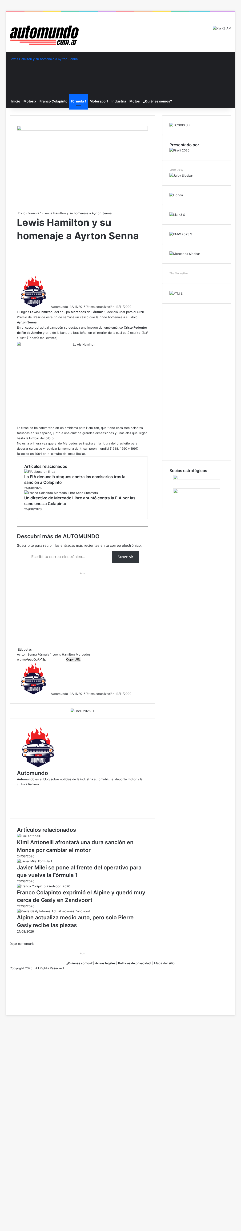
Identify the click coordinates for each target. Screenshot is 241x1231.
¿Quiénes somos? (157, 101)
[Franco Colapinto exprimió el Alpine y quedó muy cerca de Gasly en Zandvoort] (43, 886)
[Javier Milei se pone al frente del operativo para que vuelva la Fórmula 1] (34, 861)
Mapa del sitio (164, 963)
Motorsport (99, 101)
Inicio (15, 101)
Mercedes (83, 654)
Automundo (59, 307)
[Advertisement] (102, 258)
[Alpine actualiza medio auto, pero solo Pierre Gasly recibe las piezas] (53, 911)
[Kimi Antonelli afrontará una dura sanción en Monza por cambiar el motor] (28, 836)
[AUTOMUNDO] (44, 35)
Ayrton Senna (27, 654)
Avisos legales (105, 963)
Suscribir (125, 556)
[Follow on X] (69, 307)
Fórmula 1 (78, 101)
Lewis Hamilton (63, 654)
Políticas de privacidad (134, 963)
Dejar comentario (22, 944)
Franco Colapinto (54, 101)
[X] (6, 1008)
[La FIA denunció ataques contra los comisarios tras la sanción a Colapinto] (39, 471)
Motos (134, 101)
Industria (119, 101)
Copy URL (73, 659)
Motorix (30, 101)
